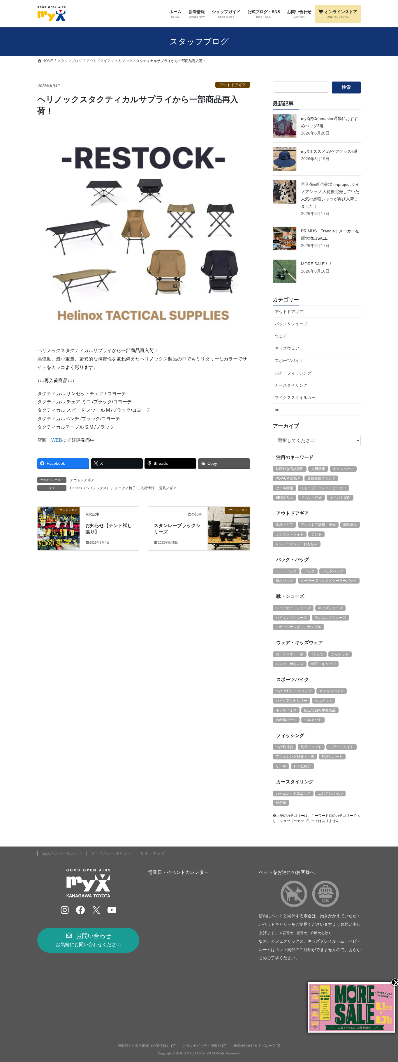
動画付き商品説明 (290, 469)
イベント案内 (340, 498)
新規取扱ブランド (321, 478)
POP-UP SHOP (288, 478)
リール (281, 766)
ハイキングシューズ (291, 618)
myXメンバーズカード (62, 853)
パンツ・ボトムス (290, 664)
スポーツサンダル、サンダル (298, 627)
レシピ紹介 (302, 766)
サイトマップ (152, 853)
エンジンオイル (330, 793)
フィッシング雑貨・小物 (295, 756)
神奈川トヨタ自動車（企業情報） (143, 1046)
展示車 (281, 803)
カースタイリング (291, 385)
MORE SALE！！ (317, 263)
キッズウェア (287, 348)
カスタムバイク (331, 691)
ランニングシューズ (330, 618)
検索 (346, 87)
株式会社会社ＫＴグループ (254, 1046)
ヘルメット (323, 701)
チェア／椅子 (125, 488)
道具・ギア (284, 525)
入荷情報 (147, 488)
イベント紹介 (311, 498)
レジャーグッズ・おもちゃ (297, 544)
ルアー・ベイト (341, 747)
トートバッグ (286, 571)
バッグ (309, 571)
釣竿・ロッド (311, 747)
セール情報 (284, 488)
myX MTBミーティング (294, 691)
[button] (88, 940)
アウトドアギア (232, 85)
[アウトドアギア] (59, 528)
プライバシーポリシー (111, 853)
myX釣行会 (284, 747)
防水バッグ (284, 581)
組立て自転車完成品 (320, 710)
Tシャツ (317, 654)
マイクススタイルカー (295, 397)
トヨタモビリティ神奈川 (201, 1046)
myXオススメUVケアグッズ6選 (329, 151)
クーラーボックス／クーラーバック (329, 581)
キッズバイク (286, 710)
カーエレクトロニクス (293, 793)
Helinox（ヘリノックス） (90, 488)
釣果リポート (332, 756)
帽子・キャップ (323, 664)
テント (316, 534)
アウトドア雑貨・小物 (318, 525)
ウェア (281, 336)
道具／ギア (168, 488)
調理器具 (350, 525)
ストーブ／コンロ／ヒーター (323, 488)
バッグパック (332, 571)
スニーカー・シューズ (293, 608)
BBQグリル (284, 498)
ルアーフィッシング (293, 373)
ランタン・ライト (290, 534)
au (277, 409)
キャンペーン (343, 469)
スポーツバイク (289, 360)
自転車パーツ (286, 720)
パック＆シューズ (291, 323)
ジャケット (340, 654)
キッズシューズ (330, 608)
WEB (56, 440)
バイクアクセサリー (291, 701)
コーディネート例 (290, 654)
